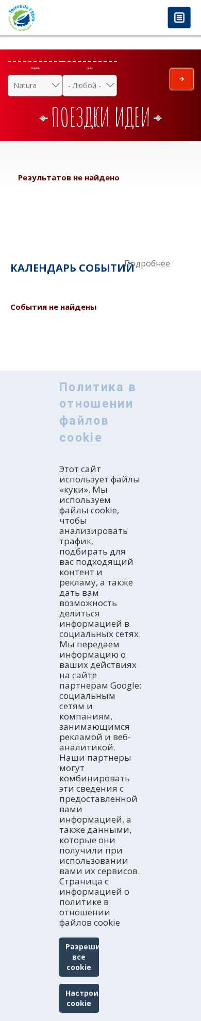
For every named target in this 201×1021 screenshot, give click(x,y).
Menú (179, 18)
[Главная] (50, 17)
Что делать (35, 68)
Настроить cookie (82, 998)
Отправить (181, 79)
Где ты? (90, 68)
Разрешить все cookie (82, 957)
